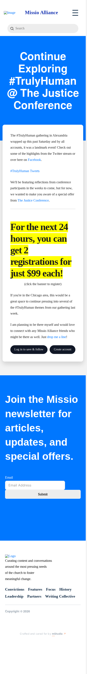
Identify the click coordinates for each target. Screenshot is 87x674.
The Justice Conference (33, 200)
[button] (75, 13)
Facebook (34, 160)
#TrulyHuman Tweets (24, 171)
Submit (43, 494)
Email (9, 477)
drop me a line (56, 337)
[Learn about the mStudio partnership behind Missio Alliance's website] (16, 642)
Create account (62, 349)
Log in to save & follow (28, 349)
